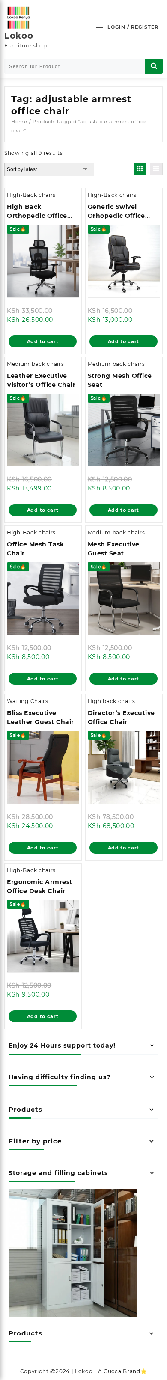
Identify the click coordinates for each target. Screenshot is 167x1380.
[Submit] (154, 66)
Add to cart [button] (43, 341)
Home (19, 122)
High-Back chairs (31, 195)
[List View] (156, 169)
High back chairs (111, 701)
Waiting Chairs (27, 701)
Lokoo (18, 35)
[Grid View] (140, 169)
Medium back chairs (35, 364)
